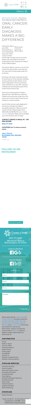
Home (4, 342)
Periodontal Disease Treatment (12, 378)
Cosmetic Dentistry (8, 366)
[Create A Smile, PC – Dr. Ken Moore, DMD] (11, 5)
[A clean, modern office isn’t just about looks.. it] (15, 212)
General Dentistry (7, 374)
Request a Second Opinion (10, 359)
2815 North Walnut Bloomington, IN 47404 (15, 242)
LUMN (16, 401)
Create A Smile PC (8, 319)
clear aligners (16, 323)
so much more (15, 325)
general (21, 112)
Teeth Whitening (7, 387)
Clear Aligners (6, 376)
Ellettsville (15, 330)
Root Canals (6, 382)
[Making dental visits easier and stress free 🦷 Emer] (15, 195)
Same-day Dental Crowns (10, 370)
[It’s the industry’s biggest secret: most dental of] (15, 162)
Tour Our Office (7, 345)
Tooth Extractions (7, 384)
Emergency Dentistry (9, 372)
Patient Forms (6, 349)
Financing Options (8, 347)
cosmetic (5, 114)
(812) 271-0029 (7, 124)
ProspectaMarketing (19, 403)
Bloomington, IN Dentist (10, 18)
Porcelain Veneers (7, 380)
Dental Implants (7, 368)
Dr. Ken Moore (20, 317)
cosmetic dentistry (8, 321)
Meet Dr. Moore (7, 343)
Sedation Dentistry (8, 386)
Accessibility (6, 353)
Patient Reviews (7, 395)
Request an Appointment (10, 357)
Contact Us (5, 355)
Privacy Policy (6, 351)
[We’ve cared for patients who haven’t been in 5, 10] (15, 179)
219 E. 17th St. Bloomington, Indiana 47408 (11, 135)
